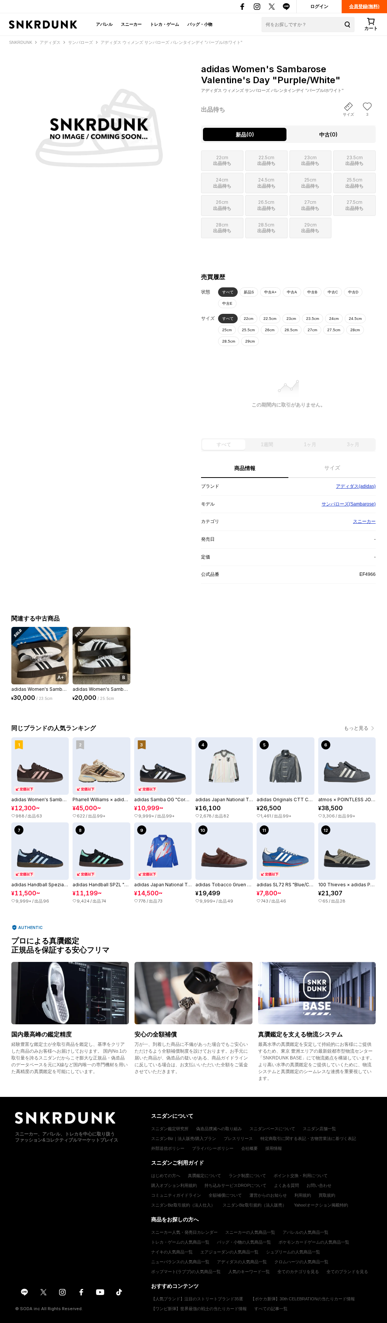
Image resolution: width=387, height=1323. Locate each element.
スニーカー (131, 24)
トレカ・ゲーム (164, 24)
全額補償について (225, 1195)
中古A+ (270, 292)
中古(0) (328, 134)
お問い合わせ (319, 1185)
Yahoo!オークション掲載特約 (321, 1205)
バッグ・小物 (199, 24)
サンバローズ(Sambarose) (349, 504)
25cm (227, 330)
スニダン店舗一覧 (319, 1128)
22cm (248, 318)
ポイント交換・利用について (301, 1175)
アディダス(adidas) (356, 486)
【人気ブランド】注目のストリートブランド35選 (197, 1299)
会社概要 (249, 1148)
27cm (312, 330)
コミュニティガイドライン (176, 1195)
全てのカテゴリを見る (298, 1271)
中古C (333, 292)
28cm (355, 330)
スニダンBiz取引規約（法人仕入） (183, 1205)
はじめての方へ (165, 1175)
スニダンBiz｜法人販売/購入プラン (183, 1138)
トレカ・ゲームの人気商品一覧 (180, 1242)
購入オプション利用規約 (174, 1185)
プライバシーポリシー (213, 1148)
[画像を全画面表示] (98, 112)
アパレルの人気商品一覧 (305, 1232)
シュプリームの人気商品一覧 (293, 1252)
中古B (312, 292)
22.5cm (269, 318)
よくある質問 (286, 1185)
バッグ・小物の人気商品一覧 (244, 1242)
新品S (249, 292)
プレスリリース (238, 1138)
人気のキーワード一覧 (249, 1271)
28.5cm (228, 341)
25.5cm (248, 330)
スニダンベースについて (272, 1128)
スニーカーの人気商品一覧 (250, 1232)
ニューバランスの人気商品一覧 (180, 1261)
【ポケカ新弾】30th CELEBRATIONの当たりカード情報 (303, 1299)
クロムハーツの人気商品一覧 (301, 1261)
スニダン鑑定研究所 (170, 1128)
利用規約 (302, 1195)
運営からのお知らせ (268, 1195)
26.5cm (291, 330)
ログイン (319, 6)
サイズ (332, 468)
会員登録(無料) (364, 6)
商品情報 (244, 468)
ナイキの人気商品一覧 (172, 1252)
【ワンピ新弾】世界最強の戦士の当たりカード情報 (199, 1308)
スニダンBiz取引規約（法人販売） (254, 1205)
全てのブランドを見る (347, 1271)
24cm (334, 318)
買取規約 (327, 1195)
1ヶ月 (310, 444)
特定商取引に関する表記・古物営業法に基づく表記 (308, 1138)
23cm (291, 318)
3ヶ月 (353, 444)
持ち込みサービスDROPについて (235, 1185)
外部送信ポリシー (167, 1148)
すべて (228, 292)
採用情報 (273, 1148)
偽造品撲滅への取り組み (219, 1128)
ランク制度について (247, 1175)
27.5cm (333, 330)
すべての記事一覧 (271, 1308)
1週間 (267, 444)
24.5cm (355, 318)
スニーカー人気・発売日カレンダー (184, 1232)
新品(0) (245, 134)
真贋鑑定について (204, 1175)
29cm (250, 341)
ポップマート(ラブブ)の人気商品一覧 (186, 1271)
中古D (353, 292)
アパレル (104, 24)
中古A (292, 292)
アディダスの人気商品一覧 (242, 1261)
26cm (269, 330)
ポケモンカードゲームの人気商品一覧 (314, 1242)
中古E (227, 303)
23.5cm (312, 318)
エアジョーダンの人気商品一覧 (229, 1252)
